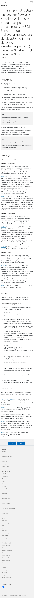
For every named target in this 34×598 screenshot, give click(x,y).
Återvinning (4, 486)
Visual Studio (4, 562)
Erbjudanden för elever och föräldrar (9, 510)
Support (3, 5)
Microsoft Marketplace (6, 555)
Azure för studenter (5, 513)
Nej (21, 443)
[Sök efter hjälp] (5, 2)
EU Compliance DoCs (14, 595)
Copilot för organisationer (7, 456)
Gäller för (4, 58)
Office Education (5, 505)
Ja (12, 443)
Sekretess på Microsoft (6, 577)
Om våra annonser (5, 595)
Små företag (4, 538)
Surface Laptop (5, 454)
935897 (3, 408)
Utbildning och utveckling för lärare (8, 508)
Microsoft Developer (6, 545)
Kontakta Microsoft (5, 592)
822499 (3, 421)
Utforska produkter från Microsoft (8, 464)
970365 (3, 197)
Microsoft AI (4, 520)
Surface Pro (4, 451)
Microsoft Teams (5, 535)
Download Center (5, 476)
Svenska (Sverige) (7, 584)
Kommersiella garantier (6, 488)
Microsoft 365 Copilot (6, 533)
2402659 (3, 247)
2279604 (3, 177)
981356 (3, 286)
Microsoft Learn (5, 547)
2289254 (3, 227)
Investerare (4, 580)
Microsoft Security (5, 523)
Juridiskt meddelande (19, 592)
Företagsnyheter (5, 575)
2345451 (3, 266)
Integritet (12, 592)
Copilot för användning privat (7, 459)
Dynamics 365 (4, 528)
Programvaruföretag (6, 560)
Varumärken (26, 592)
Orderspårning (4, 483)
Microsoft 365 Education (6, 503)
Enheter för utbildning (6, 498)
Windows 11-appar (5, 466)
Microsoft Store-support (6, 478)
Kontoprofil (4, 473)
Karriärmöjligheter (5, 570)
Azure (3, 525)
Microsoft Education (6, 495)
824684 (3, 432)
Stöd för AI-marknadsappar (7, 550)
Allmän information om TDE (8, 399)
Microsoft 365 (4, 461)
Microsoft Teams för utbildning (8, 500)
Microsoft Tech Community (7, 552)
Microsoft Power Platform (7, 557)
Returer (3, 481)
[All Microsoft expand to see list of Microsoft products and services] (2, 2)
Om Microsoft (4, 572)
